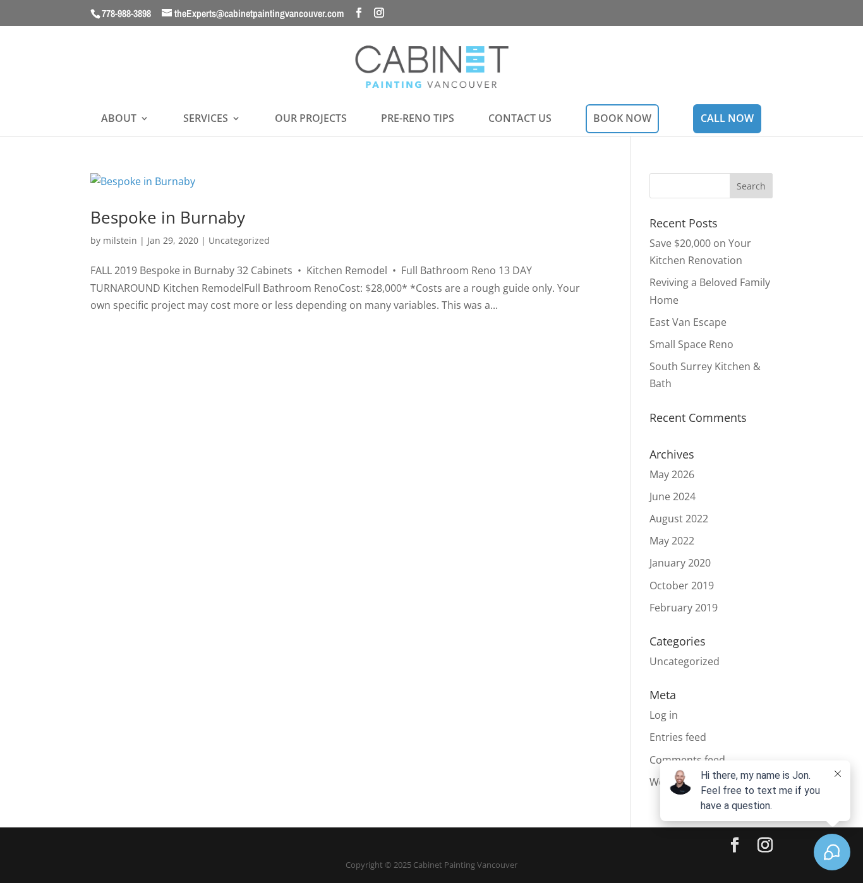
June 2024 (672, 496)
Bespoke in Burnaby (167, 217)
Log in (663, 715)
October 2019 (681, 585)
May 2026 (671, 474)
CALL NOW (727, 118)
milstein (120, 240)
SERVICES (205, 119)
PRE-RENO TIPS (417, 119)
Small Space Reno (691, 344)
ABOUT (118, 119)
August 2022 (678, 519)
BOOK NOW (622, 118)
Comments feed (687, 760)
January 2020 (680, 563)
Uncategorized (239, 240)
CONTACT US (520, 119)
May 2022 (671, 541)
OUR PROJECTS (311, 119)
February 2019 (683, 608)
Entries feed (677, 737)
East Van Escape (688, 322)
